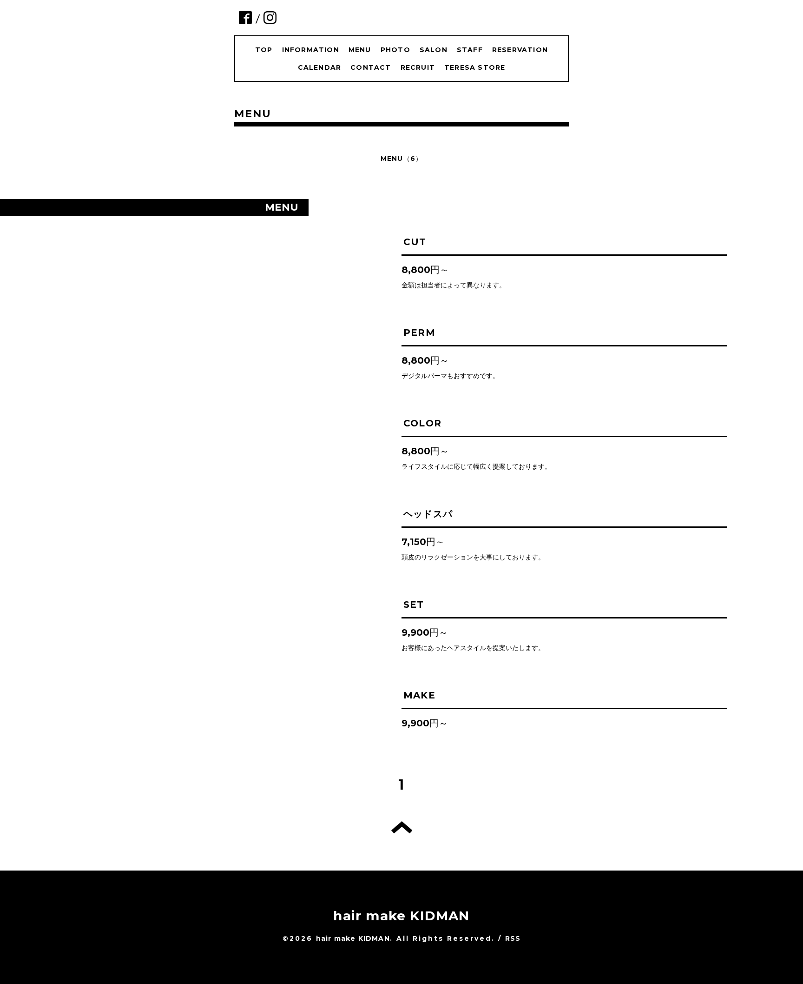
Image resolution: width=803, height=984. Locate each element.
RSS (513, 938)
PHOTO (395, 50)
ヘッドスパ (428, 513)
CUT (415, 241)
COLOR (422, 423)
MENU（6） (401, 158)
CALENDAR (320, 67)
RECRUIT (418, 67)
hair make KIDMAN (401, 916)
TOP (264, 50)
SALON (434, 50)
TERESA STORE (474, 67)
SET (413, 604)
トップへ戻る (401, 827)
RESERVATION (520, 50)
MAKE (419, 695)
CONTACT (370, 67)
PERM (419, 332)
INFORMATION (310, 50)
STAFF (470, 50)
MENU (360, 50)
